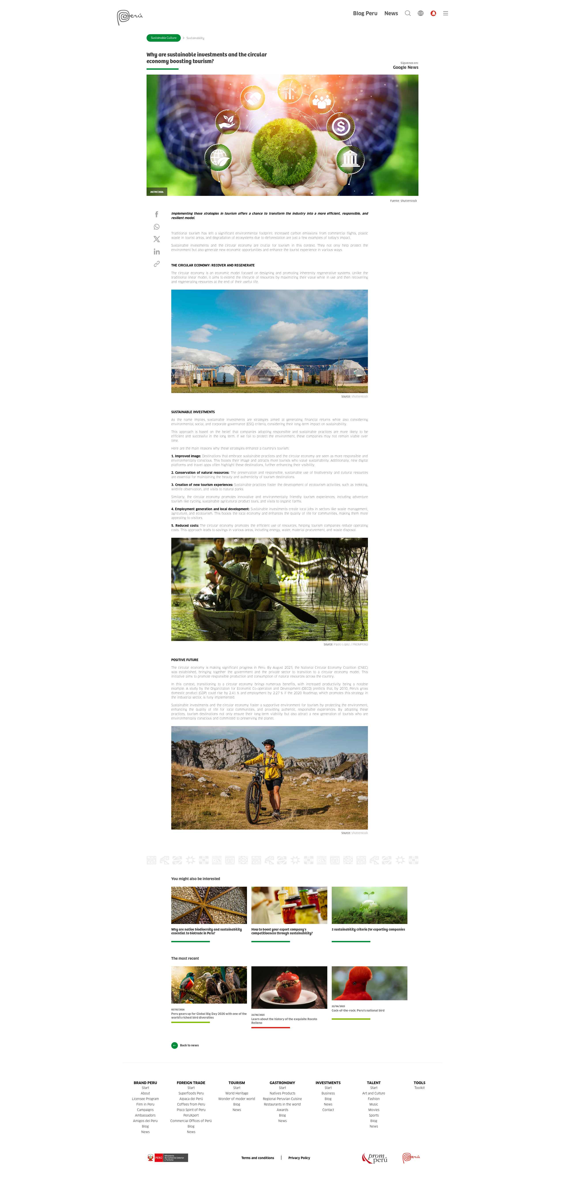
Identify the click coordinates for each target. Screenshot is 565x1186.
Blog (145, 1126)
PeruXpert (191, 1115)
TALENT (374, 1083)
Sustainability (195, 38)
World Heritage (236, 1093)
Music (373, 1104)
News (391, 13)
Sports (374, 1115)
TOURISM (237, 1083)
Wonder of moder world (236, 1099)
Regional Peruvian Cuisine (282, 1099)
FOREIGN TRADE (191, 1083)
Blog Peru (365, 13)
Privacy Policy (299, 1158)
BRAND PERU (145, 1083)
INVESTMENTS (328, 1083)
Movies (373, 1110)
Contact (328, 1110)
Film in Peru (145, 1104)
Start (145, 1088)
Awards (282, 1110)
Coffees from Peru (191, 1104)
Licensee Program (145, 1099)
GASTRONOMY (282, 1083)
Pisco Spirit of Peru (191, 1110)
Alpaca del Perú (191, 1099)
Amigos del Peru (145, 1121)
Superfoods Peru (191, 1093)
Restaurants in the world (282, 1104)
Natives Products (282, 1093)
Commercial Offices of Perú (191, 1121)
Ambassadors (145, 1115)
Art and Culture (373, 1093)
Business (328, 1093)
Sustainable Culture (163, 38)
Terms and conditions (257, 1158)
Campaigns (145, 1110)
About (145, 1093)
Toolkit (419, 1088)
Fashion (374, 1099)
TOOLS (419, 1083)
